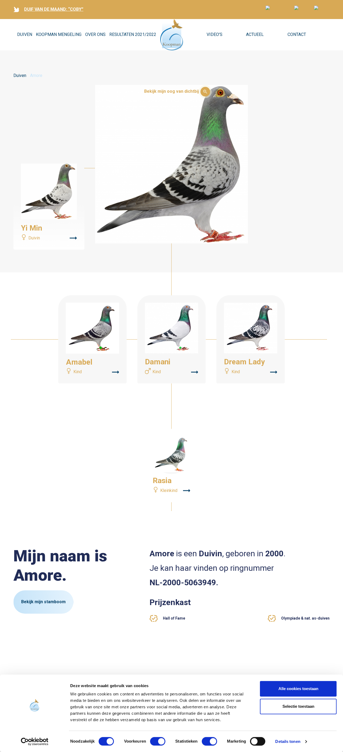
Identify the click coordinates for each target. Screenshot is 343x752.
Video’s (214, 34)
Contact (297, 34)
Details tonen (287, 741)
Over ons (95, 34)
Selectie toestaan (298, 706)
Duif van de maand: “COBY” (53, 9)
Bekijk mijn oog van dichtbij (171, 91)
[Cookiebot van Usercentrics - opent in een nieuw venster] (34, 742)
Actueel (255, 34)
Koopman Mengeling (58, 34)
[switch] (157, 741)
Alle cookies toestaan (298, 688)
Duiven (24, 34)
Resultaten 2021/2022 (132, 34)
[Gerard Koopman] (171, 35)
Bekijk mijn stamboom (43, 601)
